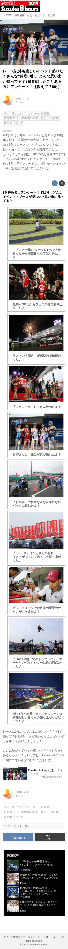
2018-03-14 (23, 98)
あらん (20, 101)
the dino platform (38, 944)
